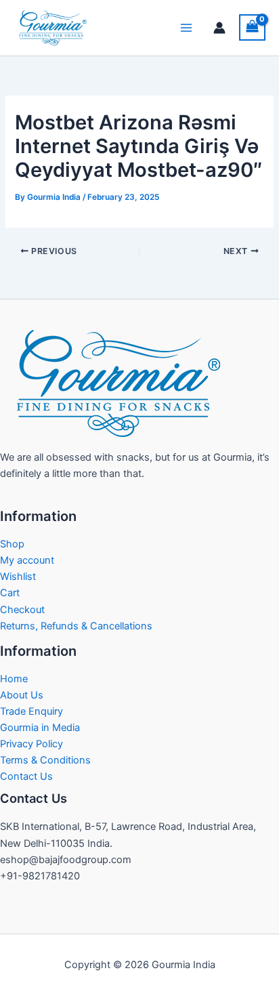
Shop (12, 544)
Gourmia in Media (40, 728)
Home (14, 679)
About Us (21, 695)
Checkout (22, 610)
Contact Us (26, 776)
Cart (10, 593)
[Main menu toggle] (186, 27)
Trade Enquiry (31, 711)
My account (27, 560)
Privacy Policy (31, 744)
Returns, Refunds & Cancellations (76, 626)
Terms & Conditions (45, 760)
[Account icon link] (219, 28)
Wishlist (18, 576)
